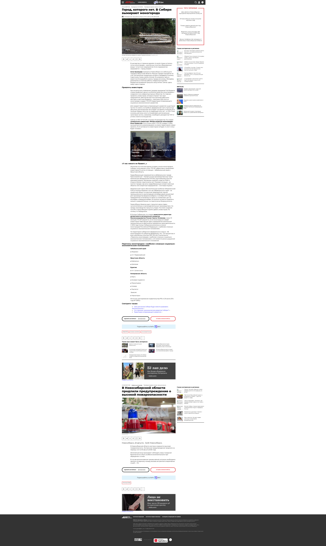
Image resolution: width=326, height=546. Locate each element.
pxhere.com (125, 434)
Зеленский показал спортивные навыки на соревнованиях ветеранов (193, 112)
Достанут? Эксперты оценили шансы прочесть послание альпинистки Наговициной (194, 52)
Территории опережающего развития (147, 312)
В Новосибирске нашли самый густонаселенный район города (164, 350)
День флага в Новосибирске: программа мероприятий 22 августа (190, 12)
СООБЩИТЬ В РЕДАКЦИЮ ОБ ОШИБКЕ (171, 516)
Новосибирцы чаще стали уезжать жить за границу (151, 151)
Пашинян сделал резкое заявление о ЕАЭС (193, 101)
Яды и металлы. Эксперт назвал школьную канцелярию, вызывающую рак (192, 419)
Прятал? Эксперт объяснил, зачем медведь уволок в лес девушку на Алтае (193, 391)
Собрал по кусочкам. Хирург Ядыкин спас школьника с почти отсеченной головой (194, 63)
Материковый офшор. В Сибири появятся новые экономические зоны (137, 356)
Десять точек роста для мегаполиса (135, 344)
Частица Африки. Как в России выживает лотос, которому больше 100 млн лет (193, 74)
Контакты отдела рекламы (153, 516)
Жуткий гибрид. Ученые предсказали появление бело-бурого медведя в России (194, 408)
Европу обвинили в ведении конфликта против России (191, 95)
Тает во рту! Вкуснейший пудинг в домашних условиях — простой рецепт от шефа (193, 396)
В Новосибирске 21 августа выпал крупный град (190, 19)
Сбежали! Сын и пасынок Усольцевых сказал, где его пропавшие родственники (194, 58)
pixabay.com (154, 55)
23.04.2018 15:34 (126, 7)
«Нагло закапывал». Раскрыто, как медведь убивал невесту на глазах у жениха (193, 402)
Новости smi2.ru (127, 380)
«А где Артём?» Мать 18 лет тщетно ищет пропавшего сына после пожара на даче (193, 80)
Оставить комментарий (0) (163, 318)
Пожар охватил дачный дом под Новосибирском (190, 26)
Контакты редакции (138, 516)
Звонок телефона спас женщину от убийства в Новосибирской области (190, 40)
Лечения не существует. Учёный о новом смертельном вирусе (193, 412)
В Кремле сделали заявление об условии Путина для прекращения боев (193, 107)
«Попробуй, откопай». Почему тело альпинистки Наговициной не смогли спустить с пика (193, 69)
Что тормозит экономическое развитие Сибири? (151, 310)
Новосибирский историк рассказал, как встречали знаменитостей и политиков (163, 345)
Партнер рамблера (148, 539)
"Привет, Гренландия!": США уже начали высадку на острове (192, 89)
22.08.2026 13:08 (126, 385)
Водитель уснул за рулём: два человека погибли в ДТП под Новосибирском (190, 33)
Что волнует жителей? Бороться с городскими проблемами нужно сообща (138, 351)
